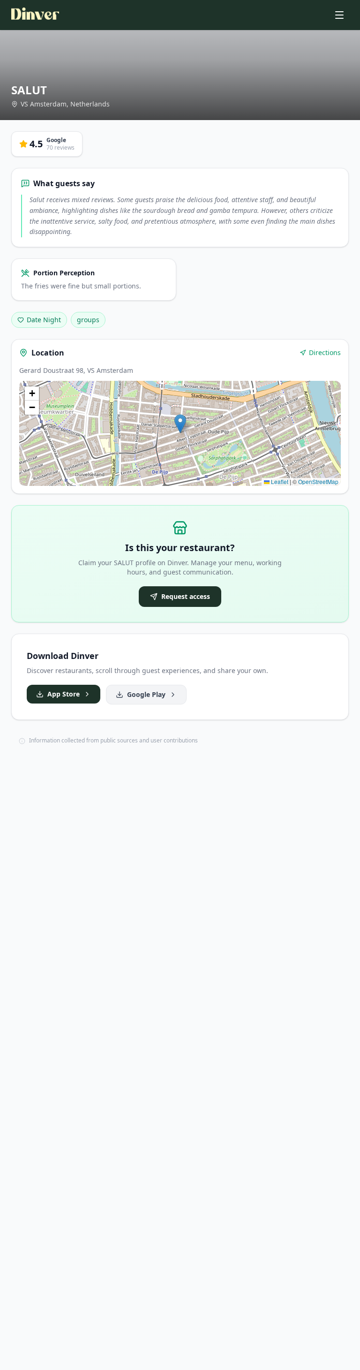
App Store (63, 693)
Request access (185, 596)
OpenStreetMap (318, 481)
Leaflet (279, 481)
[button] (180, 423)
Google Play (146, 694)
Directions (325, 352)
